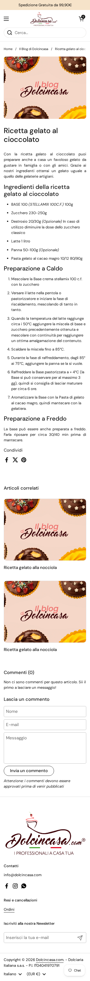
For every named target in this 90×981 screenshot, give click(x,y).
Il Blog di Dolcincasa (33, 49)
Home (8, 49)
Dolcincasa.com (50, 959)
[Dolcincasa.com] (44, 19)
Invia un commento (29, 770)
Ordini (9, 909)
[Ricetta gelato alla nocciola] (45, 530)
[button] (81, 19)
